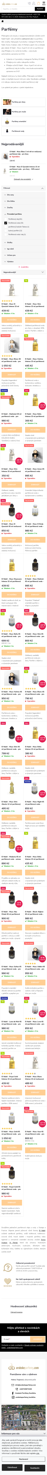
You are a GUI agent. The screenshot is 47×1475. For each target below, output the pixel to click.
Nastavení (23, 1459)
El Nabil (42, 1230)
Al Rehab (13, 1243)
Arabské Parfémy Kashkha (25, 1393)
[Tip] (35, 290)
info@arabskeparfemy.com (25, 1385)
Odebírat (37, 1339)
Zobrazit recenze (16, 1312)
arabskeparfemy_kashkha (25, 1397)
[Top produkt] (12, 290)
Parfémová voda (15, 223)
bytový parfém (15, 231)
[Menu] (44, 3)
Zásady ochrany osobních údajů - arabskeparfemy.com (22, 1346)
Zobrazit (12, 375)
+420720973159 (25, 1389)
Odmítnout (12, 1467)
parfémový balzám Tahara (18, 227)
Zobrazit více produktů (22, 179)
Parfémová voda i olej (16, 234)
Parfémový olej (15, 219)
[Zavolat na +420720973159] (29, 3)
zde (38, 1453)
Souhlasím (34, 1468)
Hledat (40, 9)
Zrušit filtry (25, 267)
